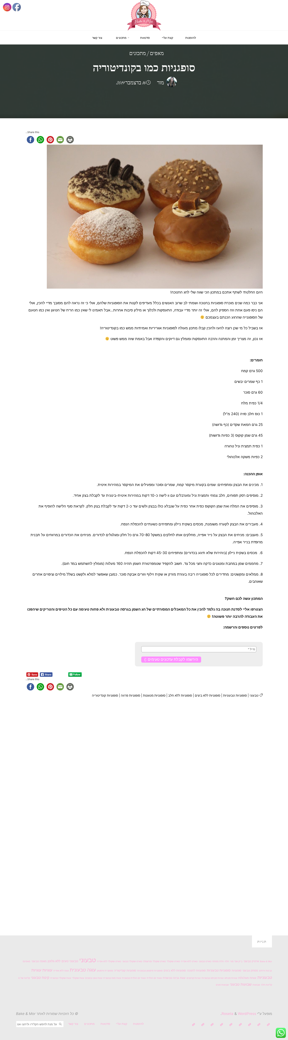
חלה (227, 961)
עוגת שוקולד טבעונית (60, 978)
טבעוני (254, 695)
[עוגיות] (221, 1025)
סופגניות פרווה (130, 695)
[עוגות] (231, 1025)
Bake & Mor (266, 961)
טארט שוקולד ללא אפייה (109, 961)
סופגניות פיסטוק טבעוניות (150, 970)
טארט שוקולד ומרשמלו (154, 961)
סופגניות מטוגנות (154, 695)
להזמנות (138, 1023)
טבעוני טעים (70, 961)
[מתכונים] (240, 1025)
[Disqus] (144, 761)
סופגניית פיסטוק (105, 970)
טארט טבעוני (205, 961)
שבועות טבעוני (241, 984)
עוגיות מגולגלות (247, 977)
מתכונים (137, 54)
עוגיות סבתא (231, 978)
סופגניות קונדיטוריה (105, 695)
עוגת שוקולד (78, 978)
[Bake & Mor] (144, 15)
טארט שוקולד (173, 961)
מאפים (157, 54)
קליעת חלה (266, 984)
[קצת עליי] (259, 1025)
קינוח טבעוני (40, 977)
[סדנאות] (249, 1025)
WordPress (247, 1014)
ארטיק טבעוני (251, 961)
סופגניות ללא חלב (180, 695)
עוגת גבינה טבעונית (174, 977)
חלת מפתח (218, 961)
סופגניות (236, 970)
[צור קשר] (193, 1025)
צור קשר (73, 1023)
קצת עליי (121, 1023)
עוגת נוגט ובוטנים (93, 978)
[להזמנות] (268, 1025)
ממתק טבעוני (250, 970)
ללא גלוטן (54, 961)
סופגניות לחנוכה (196, 970)
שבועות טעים (222, 984)
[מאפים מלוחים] (203, 1025)
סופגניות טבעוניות (235, 695)
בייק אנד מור (236, 961)
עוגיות (47, 970)
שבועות (256, 984)
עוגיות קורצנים (194, 978)
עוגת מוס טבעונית (112, 978)
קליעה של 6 (24, 978)
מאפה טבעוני (39, 961)
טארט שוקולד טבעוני (132, 961)
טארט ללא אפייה (189, 961)
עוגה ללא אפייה (61, 970)
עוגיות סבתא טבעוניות (212, 978)
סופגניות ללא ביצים (207, 695)
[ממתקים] (212, 1025)
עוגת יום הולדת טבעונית (134, 978)
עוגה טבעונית (83, 970)
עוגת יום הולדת (154, 978)
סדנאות (105, 1023)
